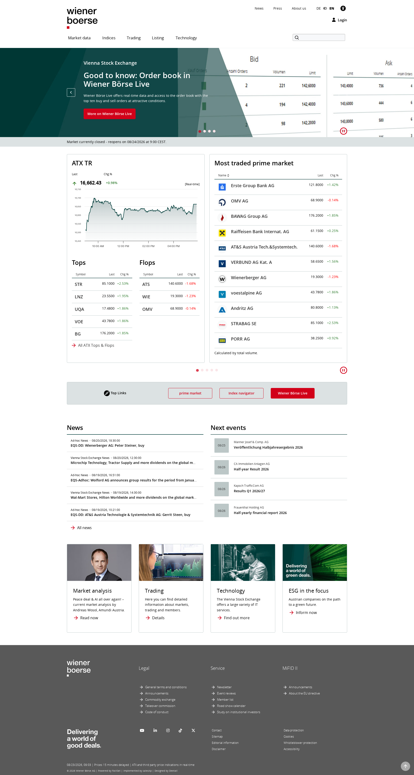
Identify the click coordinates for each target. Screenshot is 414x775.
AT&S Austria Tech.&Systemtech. (264, 247)
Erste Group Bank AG (252, 185)
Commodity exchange (160, 699)
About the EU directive (304, 693)
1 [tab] (199, 132)
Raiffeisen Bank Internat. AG (260, 231)
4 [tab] (214, 132)
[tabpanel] (207, 92)
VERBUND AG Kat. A (251, 262)
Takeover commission (160, 706)
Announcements (156, 693)
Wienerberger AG (248, 277)
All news (84, 527)
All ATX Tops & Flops (96, 345)
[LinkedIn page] (155, 730)
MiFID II (290, 668)
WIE (146, 297)
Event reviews (226, 693)
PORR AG (240, 339)
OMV (147, 309)
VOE (79, 321)
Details (158, 617)
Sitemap (217, 737)
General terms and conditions (166, 687)
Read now (89, 617)
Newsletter (224, 687)
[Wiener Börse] (82, 17)
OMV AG (239, 201)
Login (342, 19)
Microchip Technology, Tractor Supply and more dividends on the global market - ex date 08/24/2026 (153, 462)
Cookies (289, 737)
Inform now (306, 612)
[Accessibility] (343, 8)
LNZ (79, 297)
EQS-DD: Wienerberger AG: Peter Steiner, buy (107, 445)
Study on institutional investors (238, 712)
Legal (144, 668)
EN (331, 8)
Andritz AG (242, 308)
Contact (217, 730)
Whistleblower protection (300, 743)
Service (218, 668)
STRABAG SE (243, 323)
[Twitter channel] (193, 730)
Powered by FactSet (109, 770)
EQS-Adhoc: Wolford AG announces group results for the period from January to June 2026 (145, 480)
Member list (225, 699)
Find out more (237, 617)
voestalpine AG (246, 293)
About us (299, 8)
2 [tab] (204, 132)
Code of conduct (156, 712)
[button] (71, 92)
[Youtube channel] (142, 730)
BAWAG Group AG (249, 216)
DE (318, 8)
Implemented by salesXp (137, 770)
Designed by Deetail (166, 770)
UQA (79, 309)
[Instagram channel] (168, 730)
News (259, 8)
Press (277, 8)
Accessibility (292, 749)
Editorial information (225, 743)
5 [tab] (216, 371)
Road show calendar (231, 706)
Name (222, 175)
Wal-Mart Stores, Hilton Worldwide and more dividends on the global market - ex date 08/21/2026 (151, 497)
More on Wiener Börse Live (109, 113)
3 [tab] (209, 132)
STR (78, 284)
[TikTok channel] (180, 730)
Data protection (294, 730)
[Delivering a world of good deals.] (84, 737)
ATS (146, 284)
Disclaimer (219, 749)
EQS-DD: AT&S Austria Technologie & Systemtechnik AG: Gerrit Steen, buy (130, 514)
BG (78, 334)
